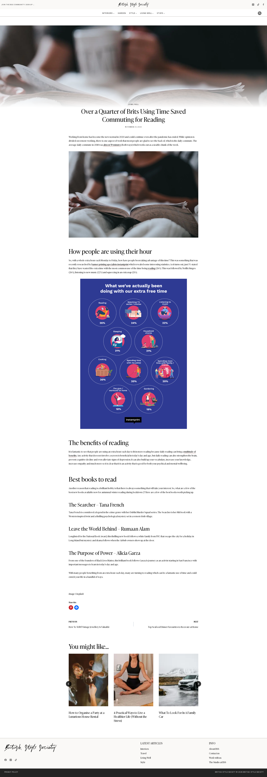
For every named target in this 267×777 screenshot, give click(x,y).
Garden (122, 13)
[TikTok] (258, 4)
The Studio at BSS (217, 762)
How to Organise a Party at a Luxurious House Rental (86, 714)
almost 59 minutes (112, 144)
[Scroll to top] (260, 768)
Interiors (144, 748)
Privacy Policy (11, 772)
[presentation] (88, 680)
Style (142, 762)
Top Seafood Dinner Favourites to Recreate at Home (173, 624)
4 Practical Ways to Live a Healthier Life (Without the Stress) (130, 716)
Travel (143, 753)
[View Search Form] (259, 13)
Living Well (133, 104)
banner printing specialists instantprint (110, 264)
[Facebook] (263, 4)
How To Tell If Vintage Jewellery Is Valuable (89, 624)
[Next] (198, 684)
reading (151, 268)
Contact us (214, 753)
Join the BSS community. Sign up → (18, 4)
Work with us (215, 757)
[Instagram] (253, 4)
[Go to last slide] (68, 684)
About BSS (214, 748)
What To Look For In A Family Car (177, 714)
